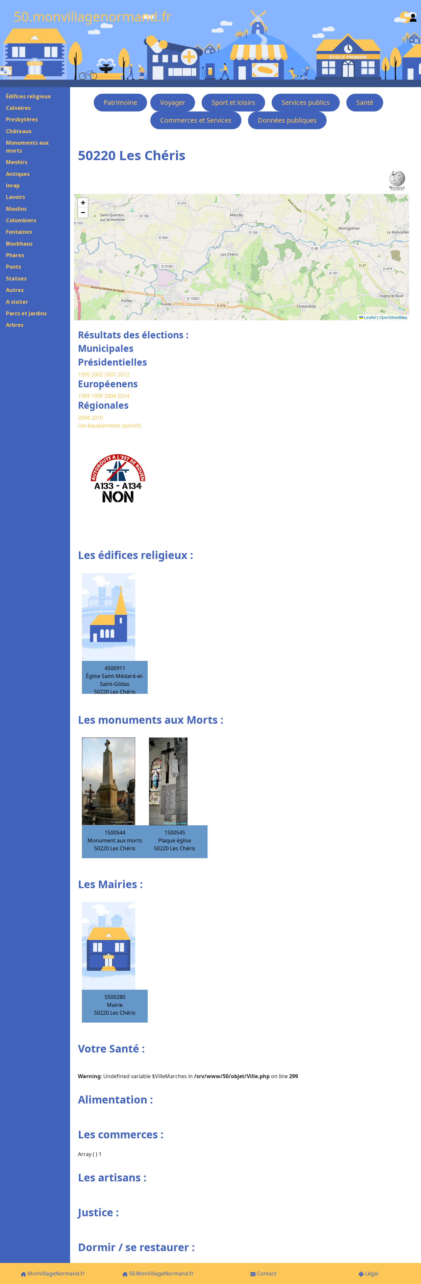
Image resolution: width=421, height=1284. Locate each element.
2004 (110, 396)
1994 (84, 396)
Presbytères (22, 119)
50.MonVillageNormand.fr (161, 1273)
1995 (84, 374)
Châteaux (19, 131)
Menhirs (16, 162)
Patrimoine (120, 102)
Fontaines (19, 231)
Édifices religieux (28, 96)
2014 (123, 396)
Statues (16, 278)
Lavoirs (15, 197)
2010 (97, 417)
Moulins (16, 208)
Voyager (172, 102)
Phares (15, 255)
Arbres (14, 324)
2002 (97, 374)
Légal (371, 1273)
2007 (110, 374)
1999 (97, 396)
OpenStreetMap (393, 317)
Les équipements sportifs (109, 425)
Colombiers (21, 220)
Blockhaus (19, 243)
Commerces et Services (196, 120)
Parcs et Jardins (26, 313)
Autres (15, 290)
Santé (364, 102)
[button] (83, 203)
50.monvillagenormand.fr (93, 16)
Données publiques (287, 120)
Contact (266, 1273)
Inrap (13, 185)
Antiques (18, 174)
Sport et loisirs (233, 102)
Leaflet (369, 317)
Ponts (13, 266)
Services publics (306, 102)
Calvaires (18, 107)
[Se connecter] (413, 16)
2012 (123, 374)
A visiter (17, 301)
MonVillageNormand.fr (55, 1273)
